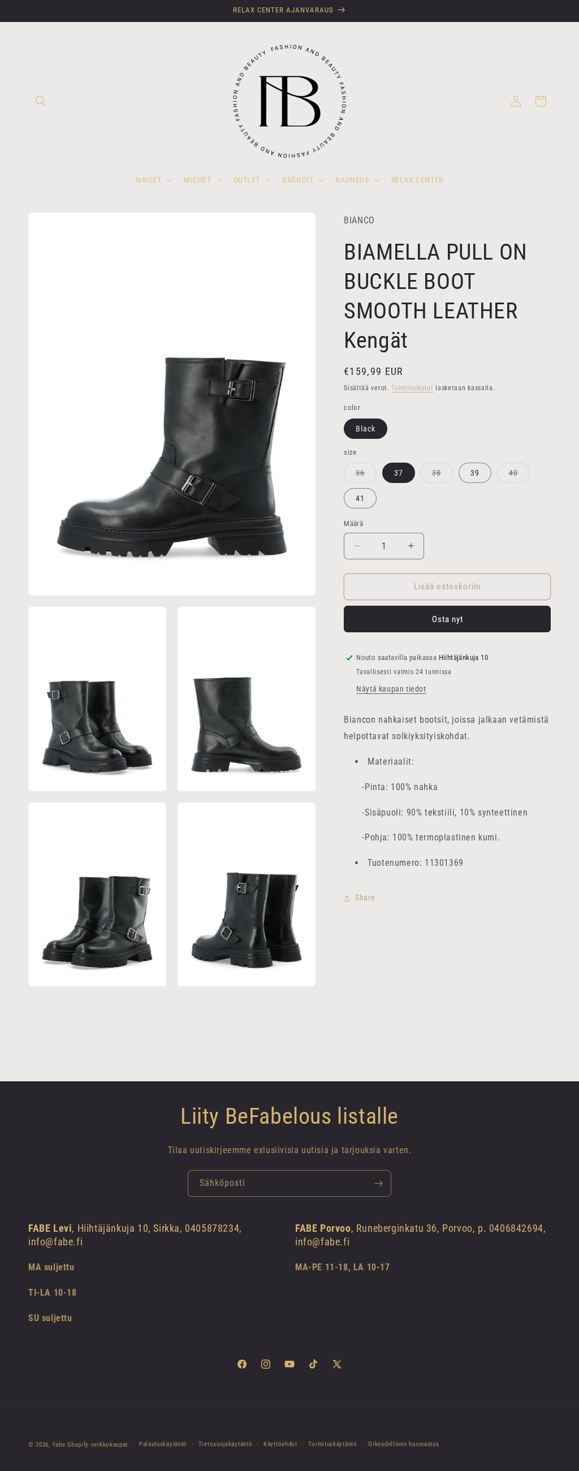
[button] (40, 101)
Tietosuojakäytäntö (225, 1444)
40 (519, 475)
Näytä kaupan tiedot (391, 688)
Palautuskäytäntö (163, 1444)
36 (366, 475)
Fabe (59, 1444)
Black (365, 428)
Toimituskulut (412, 388)
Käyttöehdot (280, 1444)
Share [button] (365, 897)
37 (398, 472)
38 (442, 475)
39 (474, 472)
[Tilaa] (378, 1183)
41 (360, 498)
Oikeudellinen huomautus (403, 1444)
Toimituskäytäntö (332, 1444)
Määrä (353, 523)
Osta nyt (447, 619)
